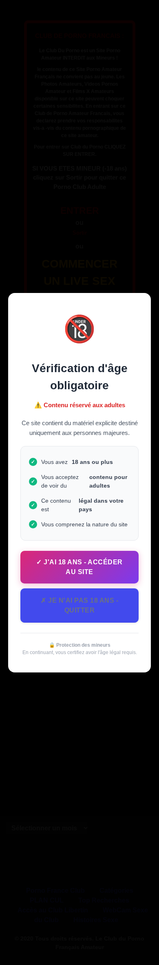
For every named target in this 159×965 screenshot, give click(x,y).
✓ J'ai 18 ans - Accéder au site (79, 567)
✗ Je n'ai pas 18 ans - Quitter (79, 605)
